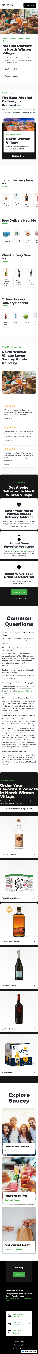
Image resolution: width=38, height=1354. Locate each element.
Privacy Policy (19, 1342)
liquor (19, 110)
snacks (32, 110)
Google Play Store (9, 693)
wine (14, 110)
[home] (8, 5)
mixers (23, 110)
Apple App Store (24, 691)
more (25, 551)
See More (6, 187)
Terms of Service (19, 1345)
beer (10, 110)
